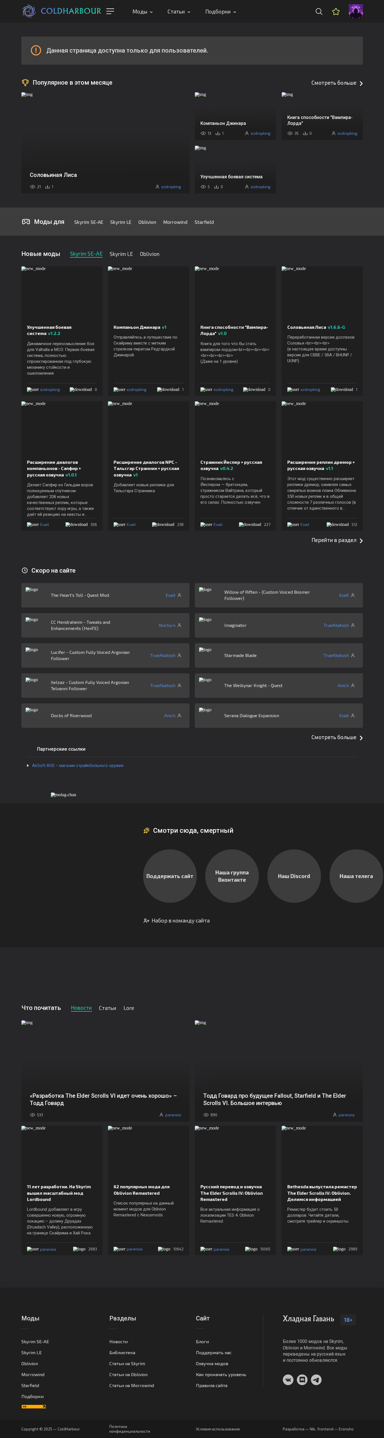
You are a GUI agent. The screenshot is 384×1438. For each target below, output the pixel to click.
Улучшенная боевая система (49, 330)
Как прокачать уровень (221, 1374)
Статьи (176, 11)
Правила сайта (211, 1385)
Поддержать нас (214, 1352)
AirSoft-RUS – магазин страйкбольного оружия (77, 765)
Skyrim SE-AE (88, 222)
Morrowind (175, 222)
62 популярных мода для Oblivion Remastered (142, 1189)
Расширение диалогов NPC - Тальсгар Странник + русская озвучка (146, 468)
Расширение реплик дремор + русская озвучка (321, 465)
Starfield (204, 222)
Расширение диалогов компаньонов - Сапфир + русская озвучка (54, 468)
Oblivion (147, 222)
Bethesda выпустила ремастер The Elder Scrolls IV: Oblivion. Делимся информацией (322, 1193)
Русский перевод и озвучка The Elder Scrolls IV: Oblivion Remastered (231, 1193)
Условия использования (218, 1428)
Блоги (202, 1341)
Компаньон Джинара (140, 327)
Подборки (218, 11)
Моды (139, 11)
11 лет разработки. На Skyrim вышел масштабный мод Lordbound (59, 1193)
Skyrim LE (120, 222)
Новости (118, 1341)
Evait (44, 524)
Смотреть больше (333, 82)
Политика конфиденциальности (129, 1429)
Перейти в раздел (333, 540)
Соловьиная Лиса (316, 327)
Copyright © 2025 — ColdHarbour (50, 1428)
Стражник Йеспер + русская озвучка (231, 465)
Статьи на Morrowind (131, 1385)
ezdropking (50, 389)
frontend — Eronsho (335, 1428)
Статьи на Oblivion (128, 1374)
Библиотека (122, 1352)
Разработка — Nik (299, 1428)
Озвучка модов (212, 1363)
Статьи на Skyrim (127, 1363)
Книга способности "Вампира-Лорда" (234, 330)
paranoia (48, 1249)
